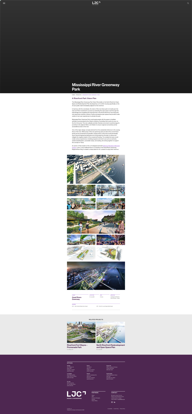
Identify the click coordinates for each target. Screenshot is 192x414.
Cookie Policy (116, 408)
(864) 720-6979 (109, 379)
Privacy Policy (122, 408)
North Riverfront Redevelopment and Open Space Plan (110, 346)
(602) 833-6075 (90, 379)
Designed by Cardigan (71, 409)
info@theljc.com (121, 399)
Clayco (93, 395)
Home (73, 94)
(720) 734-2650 (90, 371)
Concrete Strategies (96, 397)
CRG (93, 396)
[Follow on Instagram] (112, 402)
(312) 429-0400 (70, 371)
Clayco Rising (94, 400)
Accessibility (110, 408)
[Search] (188, 3)
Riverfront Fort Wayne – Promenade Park (77, 346)
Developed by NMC (80, 409)
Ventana (93, 399)
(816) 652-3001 (109, 369)
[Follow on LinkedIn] (114, 402)
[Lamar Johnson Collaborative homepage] (96, 3)
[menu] (4, 3)
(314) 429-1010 (70, 385)
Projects (78, 94)
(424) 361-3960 (70, 377)
